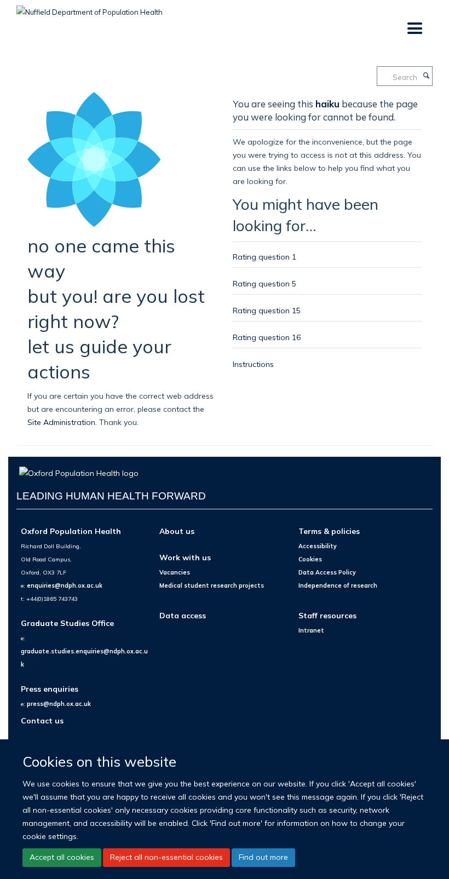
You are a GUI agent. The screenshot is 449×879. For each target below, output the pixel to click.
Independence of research (337, 585)
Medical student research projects (211, 585)
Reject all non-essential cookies (166, 857)
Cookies (310, 559)
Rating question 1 (264, 256)
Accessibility (317, 546)
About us (176, 531)
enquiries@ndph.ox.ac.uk (64, 585)
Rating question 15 (267, 310)
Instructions (253, 364)
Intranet (311, 630)
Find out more (263, 857)
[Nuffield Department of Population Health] (89, 8)
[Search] (426, 76)
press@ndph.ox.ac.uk (59, 704)
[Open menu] (414, 29)
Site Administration (61, 422)
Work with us (185, 557)
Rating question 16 (267, 337)
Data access (182, 615)
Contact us (42, 720)
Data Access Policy (327, 572)
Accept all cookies (62, 857)
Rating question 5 (264, 283)
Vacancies (174, 572)
